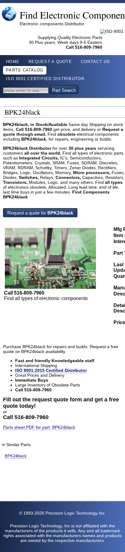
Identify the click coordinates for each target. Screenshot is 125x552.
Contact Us (95, 62)
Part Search (64, 90)
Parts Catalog (24, 70)
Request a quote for (40, 212)
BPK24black (16, 456)
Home (12, 62)
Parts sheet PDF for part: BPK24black (39, 427)
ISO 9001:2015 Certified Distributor (51, 370)
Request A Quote (50, 62)
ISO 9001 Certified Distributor (45, 79)
